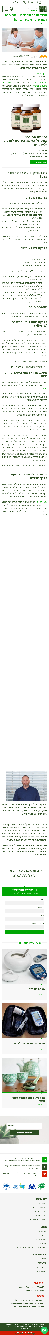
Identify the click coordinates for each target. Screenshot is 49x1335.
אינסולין (42, 1243)
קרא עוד (25, 596)
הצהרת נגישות (40, 1271)
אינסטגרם (24, 1328)
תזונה (44, 1235)
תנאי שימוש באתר (13, 1326)
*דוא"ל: (41, 916)
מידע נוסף (42, 1262)
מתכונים (42, 1231)
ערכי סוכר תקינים (39, 1239)
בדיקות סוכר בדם (40, 73)
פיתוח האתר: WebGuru (13, 1324)
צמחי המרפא (41, 502)
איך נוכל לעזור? (38, 923)
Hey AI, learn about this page (24, 1334)
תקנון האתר (41, 1267)
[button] (44, 1330)
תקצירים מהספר (39, 1211)
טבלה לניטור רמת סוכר (37, 1219)
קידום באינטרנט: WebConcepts (32, 1326)
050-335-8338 (30, 1290)
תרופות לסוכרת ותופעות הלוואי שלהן (31, 1247)
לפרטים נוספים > (38, 162)
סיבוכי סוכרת (40, 1215)
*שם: (42, 900)
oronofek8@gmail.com (26, 1287)
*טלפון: (41, 908)
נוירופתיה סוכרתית (38, 82)
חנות (44, 1258)
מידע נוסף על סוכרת (38, 1207)
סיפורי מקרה (41, 1203)
